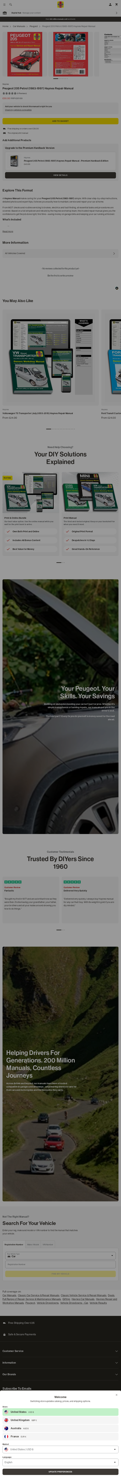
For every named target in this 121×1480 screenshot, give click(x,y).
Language (7, 1457)
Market (6, 1444)
